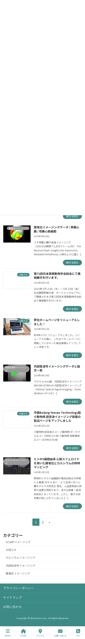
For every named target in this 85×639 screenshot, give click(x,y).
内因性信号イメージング (20, 565)
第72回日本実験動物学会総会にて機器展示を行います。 (57, 276)
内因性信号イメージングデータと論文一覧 (57, 368)
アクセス (40, 635)
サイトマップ (12, 597)
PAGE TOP (78, 620)
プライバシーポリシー (18, 588)
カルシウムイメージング (20, 558)
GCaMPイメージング (18, 542)
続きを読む (72, 216)
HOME (23, 635)
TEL (78, 635)
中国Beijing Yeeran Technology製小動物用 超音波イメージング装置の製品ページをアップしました (57, 416)
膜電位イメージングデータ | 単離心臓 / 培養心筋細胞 (56, 229)
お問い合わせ (12, 606)
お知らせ (11, 550)
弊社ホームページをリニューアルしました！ (57, 322)
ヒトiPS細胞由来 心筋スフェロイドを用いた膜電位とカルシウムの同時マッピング (57, 463)
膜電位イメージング (18, 573)
